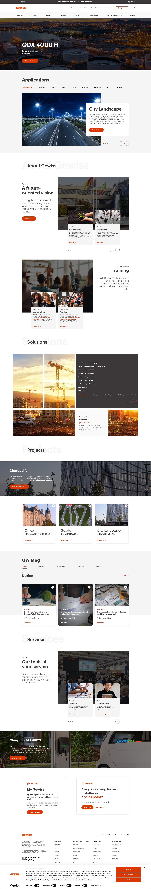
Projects (95, 862)
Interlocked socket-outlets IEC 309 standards (91, 366)
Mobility (78, 15)
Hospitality (85, 87)
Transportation (42, 87)
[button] (103, 143)
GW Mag (132, 15)
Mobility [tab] (98, 566)
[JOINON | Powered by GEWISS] (34, 852)
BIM (74, 862)
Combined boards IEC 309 (86, 370)
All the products (83, 391)
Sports (54, 87)
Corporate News (116, 844)
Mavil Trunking (82, 387)
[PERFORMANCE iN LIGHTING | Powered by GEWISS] (34, 859)
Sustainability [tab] (80, 566)
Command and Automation (86, 373)
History (95, 848)
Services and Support (113, 15)
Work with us (96, 858)
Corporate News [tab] (60, 566)
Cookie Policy (44, 880)
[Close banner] (144, 867)
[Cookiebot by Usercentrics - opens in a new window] (14, 885)
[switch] (53, 885)
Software (75, 858)
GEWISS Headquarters (79, 848)
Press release (115, 851)
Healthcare (97, 87)
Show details (94, 885)
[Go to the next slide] (126, 143)
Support (75, 855)
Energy (35, 15)
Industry (64, 87)
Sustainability (96, 851)
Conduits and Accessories (86, 380)
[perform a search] (134, 7)
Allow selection (128, 874)
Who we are (96, 844)
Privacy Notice (87, 880)
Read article (27, 622)
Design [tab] (25, 566)
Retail (108, 87)
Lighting (63, 15)
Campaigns (115, 848)
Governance (96, 855)
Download (115, 858)
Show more (95, 129)
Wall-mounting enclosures (86, 384)
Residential (119, 87)
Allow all (128, 869)
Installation (19, 15)
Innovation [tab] (41, 566)
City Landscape (27, 87)
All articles (124, 575)
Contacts (75, 844)
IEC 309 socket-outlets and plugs (88, 363)
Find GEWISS (77, 851)
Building (48, 15)
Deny (128, 879)
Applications (94, 15)
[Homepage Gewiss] (21, 8)
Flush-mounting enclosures (86, 377)
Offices (74, 87)
